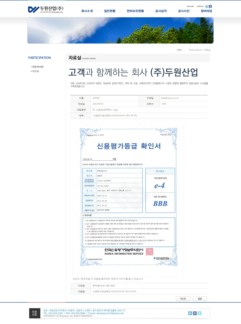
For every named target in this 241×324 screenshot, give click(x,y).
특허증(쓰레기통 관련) (104, 285)
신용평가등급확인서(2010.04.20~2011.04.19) (114, 291)
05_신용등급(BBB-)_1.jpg (105, 109)
